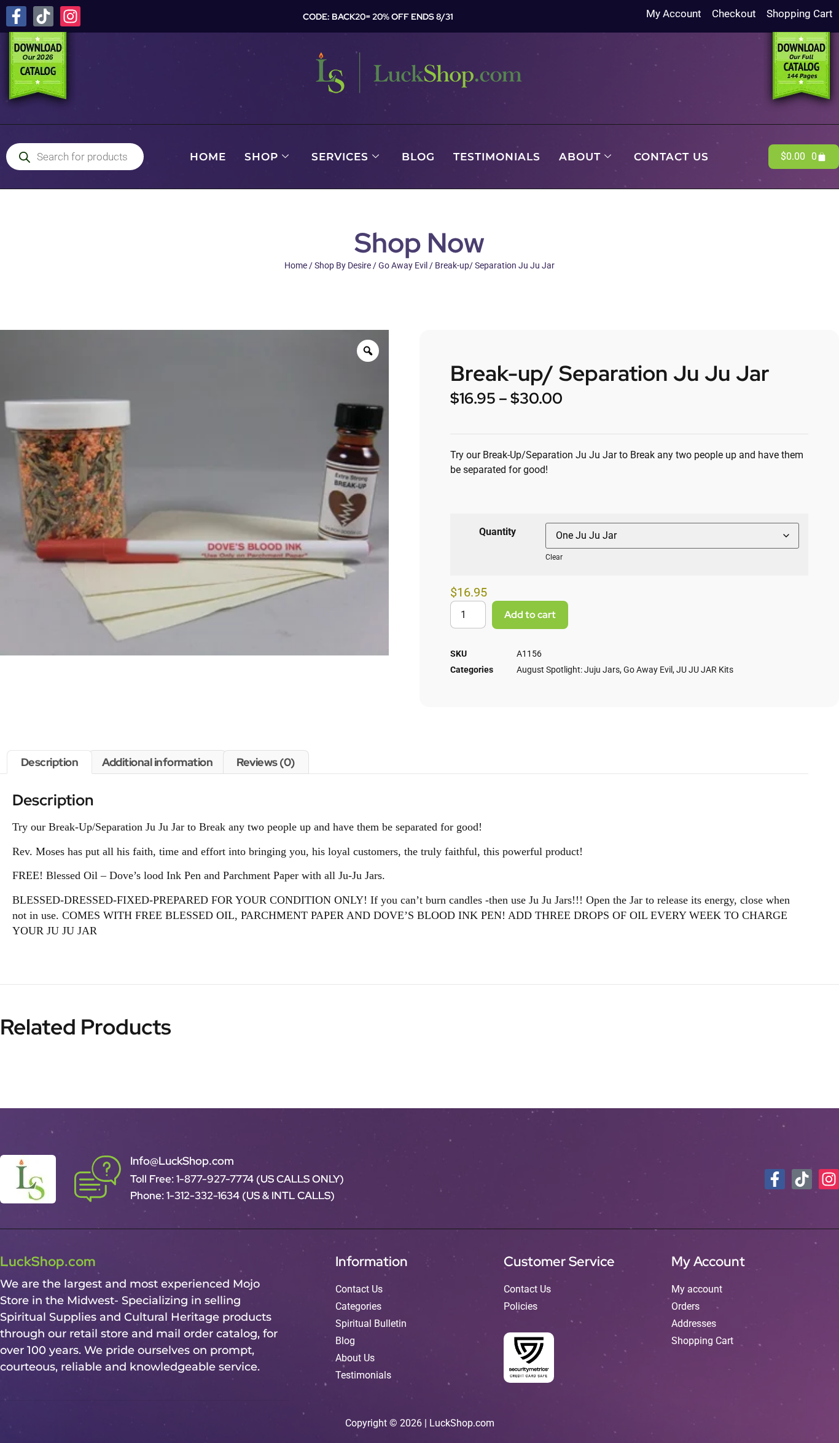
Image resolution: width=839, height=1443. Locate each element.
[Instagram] (70, 16)
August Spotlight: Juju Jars (568, 670)
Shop (261, 157)
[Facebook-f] (16, 16)
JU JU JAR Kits (704, 670)
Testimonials (496, 157)
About (580, 157)
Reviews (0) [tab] (265, 762)
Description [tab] (50, 762)
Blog (418, 157)
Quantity (497, 532)
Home (208, 157)
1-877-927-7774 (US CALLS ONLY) (260, 1179)
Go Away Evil (402, 265)
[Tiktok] (43, 16)
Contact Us (671, 157)
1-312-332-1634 (204, 1195)
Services (340, 157)
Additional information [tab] (157, 762)
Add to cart (530, 614)
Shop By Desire (342, 265)
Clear (554, 557)
